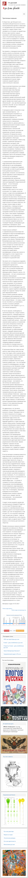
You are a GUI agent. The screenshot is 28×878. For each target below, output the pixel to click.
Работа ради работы (7, 608)
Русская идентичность (10, 841)
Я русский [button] (7, 630)
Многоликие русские (9, 844)
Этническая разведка (9, 838)
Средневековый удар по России (12, 654)
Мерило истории (8, 834)
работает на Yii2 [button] (20, 630)
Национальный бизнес (9, 795)
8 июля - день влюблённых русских (13, 642)
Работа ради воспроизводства (19, 610)
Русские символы (8, 756)
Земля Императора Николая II (12, 650)
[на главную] (11, 8)
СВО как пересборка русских (11, 639)
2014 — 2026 (12, 630)
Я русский (12, 3)
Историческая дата (8, 723)
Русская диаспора (9, 831)
